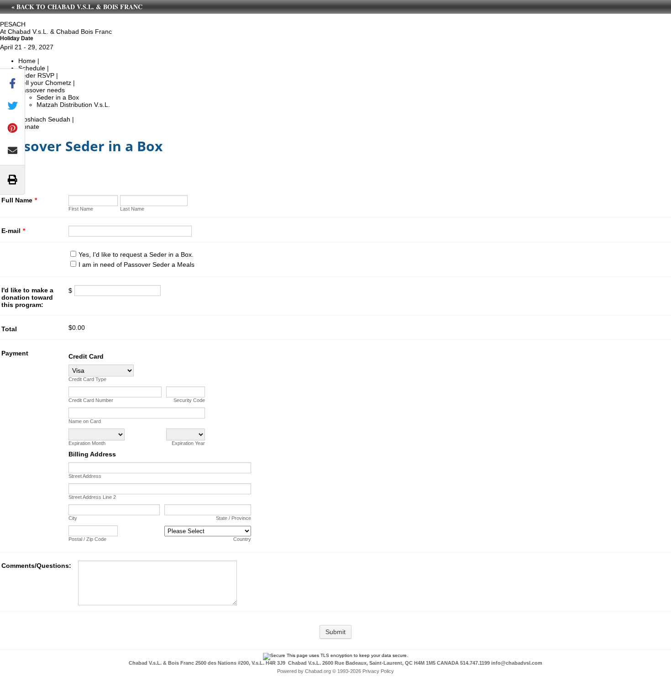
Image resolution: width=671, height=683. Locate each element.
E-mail (13, 230)
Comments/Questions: (36, 565)
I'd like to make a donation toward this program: (27, 297)
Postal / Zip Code (87, 539)
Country (242, 539)
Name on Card (84, 421)
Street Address (84, 476)
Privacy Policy (378, 671)
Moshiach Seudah (44, 119)
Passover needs (41, 90)
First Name (80, 209)
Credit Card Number (90, 400)
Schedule (31, 68)
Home (27, 60)
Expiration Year (188, 443)
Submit (335, 631)
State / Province (233, 518)
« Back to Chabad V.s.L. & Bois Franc (76, 6)
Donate (28, 126)
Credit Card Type (87, 379)
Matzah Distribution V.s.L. (73, 104)
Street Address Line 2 (92, 497)
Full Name (19, 200)
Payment (14, 353)
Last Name (132, 209)
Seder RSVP (36, 75)
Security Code (189, 400)
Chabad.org (318, 671)
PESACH (13, 24)
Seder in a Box (58, 97)
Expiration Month (86, 443)
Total (9, 329)
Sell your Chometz (44, 82)
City (72, 518)
